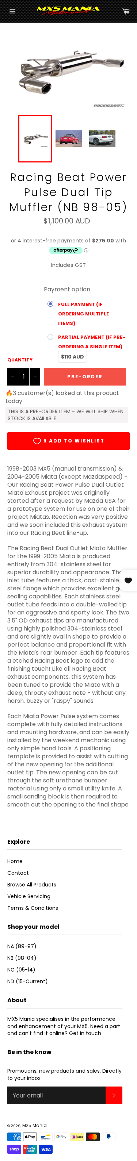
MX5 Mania (34, 1125)
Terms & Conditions (32, 908)
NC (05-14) (21, 969)
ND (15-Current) (27, 981)
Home (15, 861)
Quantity (20, 360)
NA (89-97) (22, 946)
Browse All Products (31, 884)
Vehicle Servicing (28, 896)
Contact (18, 873)
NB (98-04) (22, 958)
